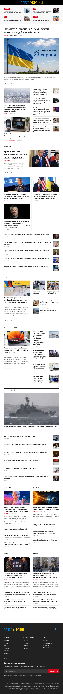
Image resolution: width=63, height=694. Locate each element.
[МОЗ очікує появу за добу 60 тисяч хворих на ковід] (56, 438)
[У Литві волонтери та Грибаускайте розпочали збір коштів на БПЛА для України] (27, 10)
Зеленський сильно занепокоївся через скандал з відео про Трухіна (25, 444)
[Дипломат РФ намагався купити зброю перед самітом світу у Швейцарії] (56, 10)
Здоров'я (35, 511)
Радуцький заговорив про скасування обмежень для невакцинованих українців (26, 477)
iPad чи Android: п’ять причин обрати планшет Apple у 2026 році (38, 379)
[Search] (58, 3)
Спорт (35, 16)
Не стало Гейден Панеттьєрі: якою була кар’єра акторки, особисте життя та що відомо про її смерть (16, 529)
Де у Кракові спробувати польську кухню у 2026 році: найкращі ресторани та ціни (49, 302)
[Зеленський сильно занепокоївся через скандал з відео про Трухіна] (56, 446)
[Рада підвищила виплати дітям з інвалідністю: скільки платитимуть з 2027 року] (56, 120)
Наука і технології (8, 355)
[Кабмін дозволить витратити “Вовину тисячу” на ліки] (56, 470)
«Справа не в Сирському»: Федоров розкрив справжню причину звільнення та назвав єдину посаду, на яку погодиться (17, 224)
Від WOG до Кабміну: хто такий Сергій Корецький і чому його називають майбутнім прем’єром (26, 251)
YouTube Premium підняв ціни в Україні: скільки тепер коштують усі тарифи (16, 136)
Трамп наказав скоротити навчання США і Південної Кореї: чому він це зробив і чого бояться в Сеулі (15, 154)
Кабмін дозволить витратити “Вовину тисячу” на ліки (20, 468)
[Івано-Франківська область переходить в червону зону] (56, 462)
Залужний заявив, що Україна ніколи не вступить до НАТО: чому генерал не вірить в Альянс (16, 196)
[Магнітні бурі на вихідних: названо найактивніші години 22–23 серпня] (46, 498)
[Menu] (5, 3)
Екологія (6, 113)
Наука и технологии (9, 140)
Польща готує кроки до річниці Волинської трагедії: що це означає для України (26, 267)
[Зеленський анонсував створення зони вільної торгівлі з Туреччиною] (56, 454)
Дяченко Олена (13, 35)
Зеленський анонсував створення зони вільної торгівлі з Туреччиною (25, 452)
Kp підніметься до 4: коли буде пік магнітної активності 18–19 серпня (44, 532)
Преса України (17, 685)
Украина (6, 35)
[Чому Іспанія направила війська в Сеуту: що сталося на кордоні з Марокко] (36, 311)
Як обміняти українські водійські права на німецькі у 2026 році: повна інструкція (16, 300)
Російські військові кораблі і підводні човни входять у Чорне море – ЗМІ (30, 427)
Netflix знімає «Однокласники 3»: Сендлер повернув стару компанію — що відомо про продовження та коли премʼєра (17, 543)
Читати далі (8, 83)
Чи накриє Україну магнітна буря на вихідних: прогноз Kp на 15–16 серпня (45, 539)
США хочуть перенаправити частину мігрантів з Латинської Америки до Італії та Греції (12, 20)
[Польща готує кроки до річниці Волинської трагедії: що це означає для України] (56, 268)
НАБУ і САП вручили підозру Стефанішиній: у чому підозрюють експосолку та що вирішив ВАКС (44, 593)
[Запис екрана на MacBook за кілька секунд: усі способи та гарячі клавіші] (17, 338)
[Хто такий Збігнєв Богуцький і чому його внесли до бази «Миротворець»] (56, 260)
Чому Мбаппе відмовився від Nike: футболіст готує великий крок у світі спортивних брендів (15, 600)
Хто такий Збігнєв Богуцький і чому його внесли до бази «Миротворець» (26, 258)
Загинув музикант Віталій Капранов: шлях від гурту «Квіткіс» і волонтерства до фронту (41, 129)
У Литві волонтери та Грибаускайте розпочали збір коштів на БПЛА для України (12, 12)
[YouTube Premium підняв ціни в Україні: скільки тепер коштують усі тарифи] (17, 124)
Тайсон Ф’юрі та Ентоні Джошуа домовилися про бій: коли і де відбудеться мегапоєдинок (15, 575)
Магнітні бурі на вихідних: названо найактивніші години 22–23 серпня (46, 508)
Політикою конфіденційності (33, 675)
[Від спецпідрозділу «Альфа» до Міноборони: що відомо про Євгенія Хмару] (56, 236)
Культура (6, 513)
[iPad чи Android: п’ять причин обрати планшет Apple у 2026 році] (54, 379)
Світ (34, 8)
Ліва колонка (7, 429)
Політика (6, 8)
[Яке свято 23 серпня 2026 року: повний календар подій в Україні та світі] (31, 56)
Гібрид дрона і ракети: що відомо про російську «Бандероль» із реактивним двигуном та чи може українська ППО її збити (39, 338)
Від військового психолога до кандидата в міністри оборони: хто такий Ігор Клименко (27, 243)
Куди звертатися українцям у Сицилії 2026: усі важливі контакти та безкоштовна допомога (53, 293)
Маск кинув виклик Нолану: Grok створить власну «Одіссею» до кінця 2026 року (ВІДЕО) (39, 354)
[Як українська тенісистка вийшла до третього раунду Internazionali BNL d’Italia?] (56, 18)
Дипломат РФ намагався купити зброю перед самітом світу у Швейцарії (42, 12)
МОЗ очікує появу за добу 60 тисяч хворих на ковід (19, 436)
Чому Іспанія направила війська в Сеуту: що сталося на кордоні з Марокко (49, 310)
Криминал (35, 579)
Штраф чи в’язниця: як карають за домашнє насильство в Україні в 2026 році (46, 608)
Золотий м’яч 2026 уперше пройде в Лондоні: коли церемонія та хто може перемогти (15, 608)
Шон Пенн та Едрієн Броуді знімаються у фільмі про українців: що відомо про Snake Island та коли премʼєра (17, 536)
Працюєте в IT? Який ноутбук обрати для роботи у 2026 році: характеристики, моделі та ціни (42, 101)
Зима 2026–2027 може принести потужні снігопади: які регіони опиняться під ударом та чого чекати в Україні (15, 108)
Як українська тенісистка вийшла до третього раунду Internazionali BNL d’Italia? (41, 20)
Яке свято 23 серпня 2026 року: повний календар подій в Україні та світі (26, 30)
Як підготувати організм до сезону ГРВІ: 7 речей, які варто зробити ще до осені (46, 525)
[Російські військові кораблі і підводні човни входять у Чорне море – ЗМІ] (31, 409)
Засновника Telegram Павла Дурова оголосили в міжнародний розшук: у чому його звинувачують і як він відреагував (46, 600)
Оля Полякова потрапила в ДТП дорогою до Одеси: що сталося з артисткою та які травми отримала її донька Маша (41, 111)
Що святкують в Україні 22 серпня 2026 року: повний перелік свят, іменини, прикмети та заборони (41, 91)
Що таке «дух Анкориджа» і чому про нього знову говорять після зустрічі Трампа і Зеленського (45, 196)
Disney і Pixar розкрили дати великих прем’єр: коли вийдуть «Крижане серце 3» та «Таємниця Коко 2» (16, 509)
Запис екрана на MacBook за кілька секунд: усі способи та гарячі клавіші (16, 350)
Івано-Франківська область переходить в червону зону (21, 460)
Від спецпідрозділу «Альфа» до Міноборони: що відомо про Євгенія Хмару (26, 234)
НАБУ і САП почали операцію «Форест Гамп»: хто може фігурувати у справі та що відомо (45, 575)
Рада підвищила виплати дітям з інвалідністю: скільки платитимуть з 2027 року (42, 120)
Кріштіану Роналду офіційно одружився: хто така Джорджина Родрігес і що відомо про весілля (17, 593)
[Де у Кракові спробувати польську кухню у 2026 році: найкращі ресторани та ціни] (36, 303)
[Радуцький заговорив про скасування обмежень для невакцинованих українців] (56, 478)
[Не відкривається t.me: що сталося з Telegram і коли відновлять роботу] (54, 367)
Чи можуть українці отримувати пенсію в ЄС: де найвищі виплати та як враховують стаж (39, 293)
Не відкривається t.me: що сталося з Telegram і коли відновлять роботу (39, 367)
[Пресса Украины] (31, 2)
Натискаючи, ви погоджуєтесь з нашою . (23, 675)
